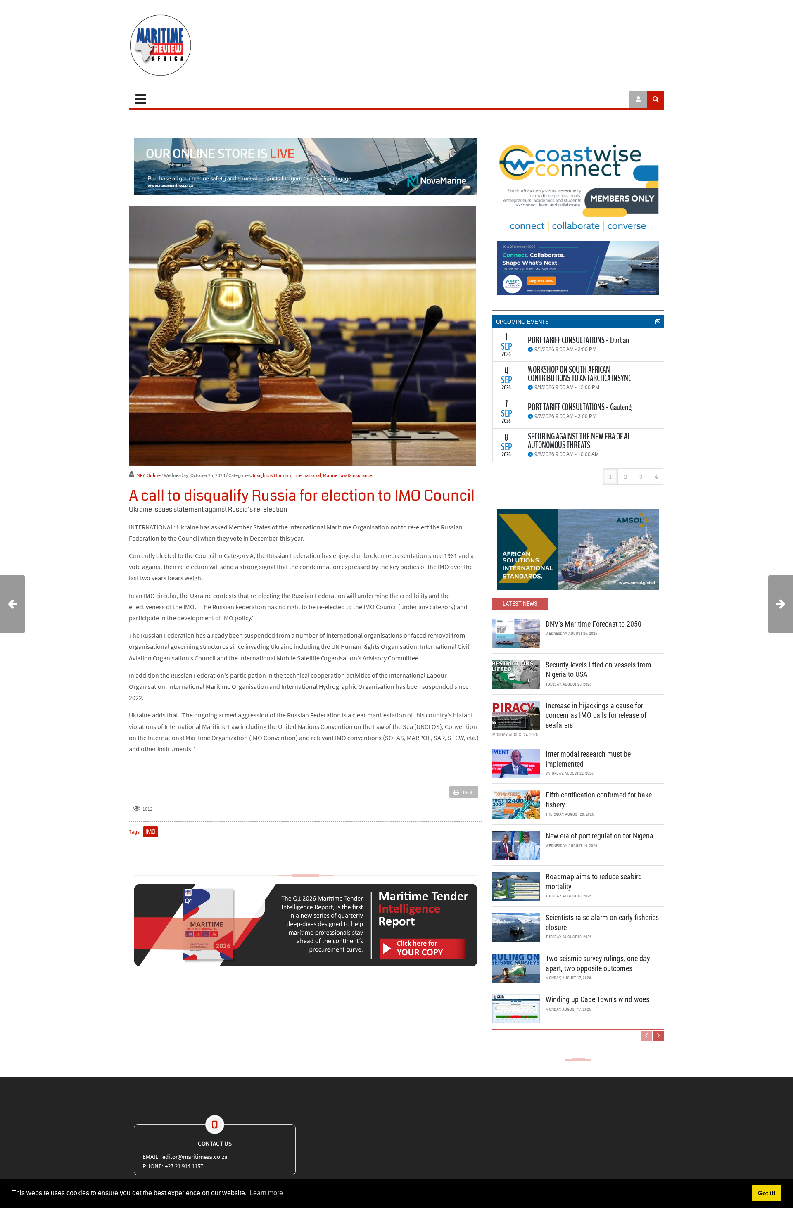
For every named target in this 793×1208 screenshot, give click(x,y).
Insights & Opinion (272, 475)
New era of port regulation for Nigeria (599, 835)
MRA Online (148, 475)
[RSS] (657, 321)
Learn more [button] (266, 1192)
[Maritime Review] (191, 45)
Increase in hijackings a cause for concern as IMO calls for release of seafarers (596, 715)
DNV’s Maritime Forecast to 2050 (593, 623)
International (307, 475)
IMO (150, 832)
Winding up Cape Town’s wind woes (597, 999)
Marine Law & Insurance (347, 475)
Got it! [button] (767, 1193)
